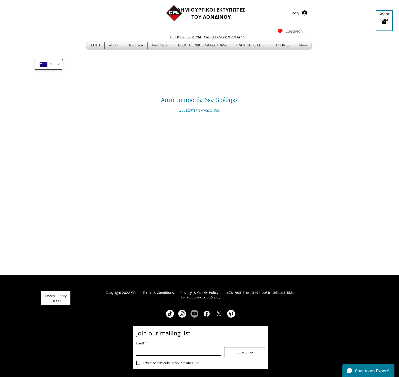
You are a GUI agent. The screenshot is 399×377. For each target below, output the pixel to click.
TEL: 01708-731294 (185, 37)
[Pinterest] (231, 314)
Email (141, 343)
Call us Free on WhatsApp (224, 37)
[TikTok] (170, 314)
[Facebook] (207, 314)
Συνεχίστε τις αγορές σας (199, 110)
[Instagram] (182, 314)
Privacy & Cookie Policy (199, 292)
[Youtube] (194, 314)
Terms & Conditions (158, 292)
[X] (219, 314)
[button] (201, 45)
